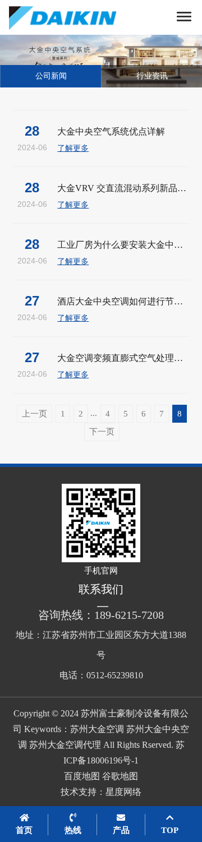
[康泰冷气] (75, 17)
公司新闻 (51, 76)
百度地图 (82, 776)
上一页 (34, 413)
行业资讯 (152, 76)
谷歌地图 (120, 776)
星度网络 (123, 792)
